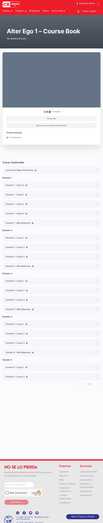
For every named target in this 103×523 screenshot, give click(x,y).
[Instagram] (17, 513)
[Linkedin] (37, 513)
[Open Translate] (25, 11)
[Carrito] (78, 11)
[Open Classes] (11, 11)
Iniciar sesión (89, 11)
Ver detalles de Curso (17, 38)
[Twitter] (30, 513)
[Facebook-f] (24, 513)
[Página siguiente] (99, 384)
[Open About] (64, 11)
